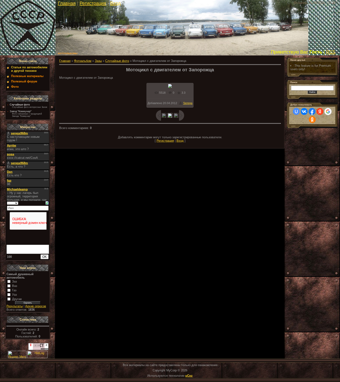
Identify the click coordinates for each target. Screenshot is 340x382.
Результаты (14, 306)
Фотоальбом (82, 61)
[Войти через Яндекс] (319, 111)
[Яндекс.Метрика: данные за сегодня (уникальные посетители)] (17, 354)
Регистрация (93, 3)
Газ (14, 290)
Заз (14, 281)
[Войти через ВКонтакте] (304, 111)
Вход (115, 3)
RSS (330, 51)
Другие (17, 299)
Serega (187, 103)
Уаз (14, 294)
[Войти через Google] (328, 111)
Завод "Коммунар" (20, 111)
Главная (67, 3)
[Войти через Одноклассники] (312, 119)
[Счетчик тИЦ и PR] (38, 349)
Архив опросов (35, 306)
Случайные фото (20, 104)
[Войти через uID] (296, 111)
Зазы (98, 61)
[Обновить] (47, 203)
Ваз (14, 286)
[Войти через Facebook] (312, 111)
